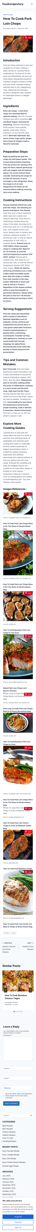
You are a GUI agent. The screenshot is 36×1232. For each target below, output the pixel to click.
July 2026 (6, 1176)
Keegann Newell (10, 28)
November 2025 (8, 1188)
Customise (18, 1222)
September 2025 (9, 1194)
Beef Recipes (7, 1126)
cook (13, 933)
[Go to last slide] (5, 990)
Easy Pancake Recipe (11, 1151)
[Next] (30, 990)
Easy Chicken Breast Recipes (14, 1162)
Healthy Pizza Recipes (28, 946)
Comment (7, 1035)
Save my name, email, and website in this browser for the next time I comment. (18, 1096)
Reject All (18, 1227)
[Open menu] (32, 4)
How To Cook (8, 14)
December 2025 (8, 1185)
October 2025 (8, 1191)
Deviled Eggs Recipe (10, 1166)
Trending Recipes (9, 1141)
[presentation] (18, 980)
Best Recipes (7, 1129)
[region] (18, 1214)
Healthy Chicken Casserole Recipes (9, 947)
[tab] (15, 1011)
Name (7, 1068)
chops (6, 933)
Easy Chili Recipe (9, 1159)
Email (7, 1078)
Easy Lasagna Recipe (11, 1155)
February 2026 (8, 1179)
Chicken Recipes (9, 1132)
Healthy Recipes (8, 1135)
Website (7, 1088)
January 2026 (8, 1182)
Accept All (18, 1217)
